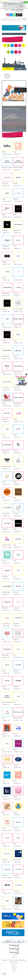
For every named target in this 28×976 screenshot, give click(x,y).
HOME (4, 34)
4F (12, 55)
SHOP (10, 34)
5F (16, 55)
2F (23, 49)
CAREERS (14, 969)
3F (8, 55)
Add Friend (22, 378)
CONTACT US (14, 967)
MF (16, 49)
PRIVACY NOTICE (4, 974)
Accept (25, 2)
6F (19, 55)
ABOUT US (14, 964)
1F (19, 49)
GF (12, 49)
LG (8, 49)
